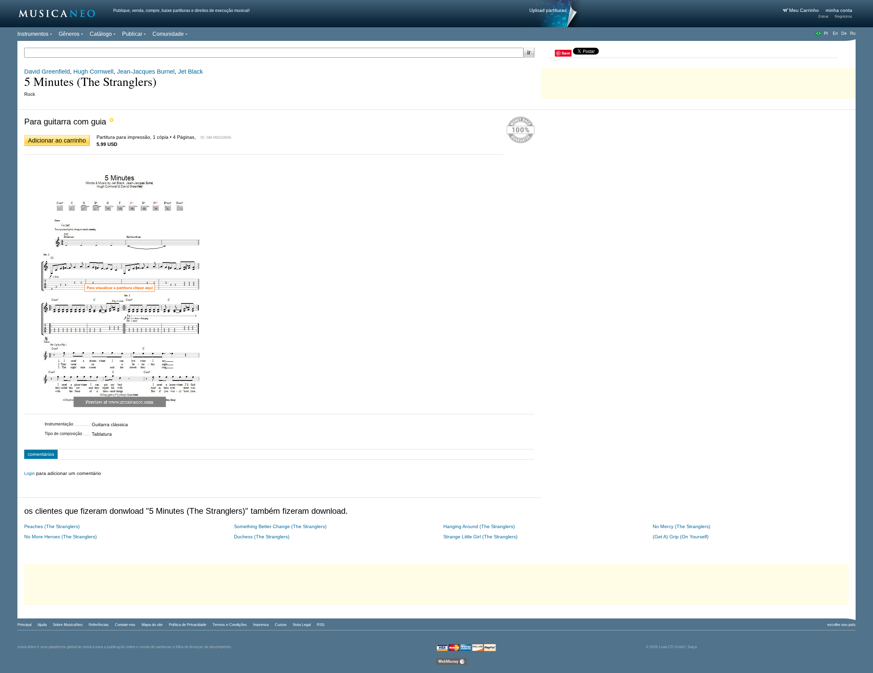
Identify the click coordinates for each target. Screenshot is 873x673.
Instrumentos (32, 34)
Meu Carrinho (804, 10)
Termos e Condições (229, 625)
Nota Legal (302, 625)
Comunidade (168, 34)
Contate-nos (125, 625)
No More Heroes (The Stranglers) (60, 536)
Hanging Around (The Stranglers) (479, 526)
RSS (320, 625)
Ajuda (42, 625)
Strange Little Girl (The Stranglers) (480, 536)
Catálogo (101, 34)
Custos (281, 625)
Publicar (132, 34)
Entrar (823, 16)
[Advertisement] (698, 82)
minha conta (839, 10)
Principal (24, 625)
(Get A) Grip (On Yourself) (681, 536)
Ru (853, 33)
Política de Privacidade (187, 625)
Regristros (843, 16)
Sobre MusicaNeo (68, 625)
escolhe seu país (841, 625)
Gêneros (69, 34)
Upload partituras (547, 10)
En (835, 33)
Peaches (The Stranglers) (52, 526)
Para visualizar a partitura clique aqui (120, 288)
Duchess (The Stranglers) (262, 536)
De (844, 33)
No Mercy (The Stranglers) (681, 526)
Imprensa (261, 625)
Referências (99, 625)
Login (29, 473)
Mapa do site (152, 625)
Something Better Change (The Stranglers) (280, 526)
